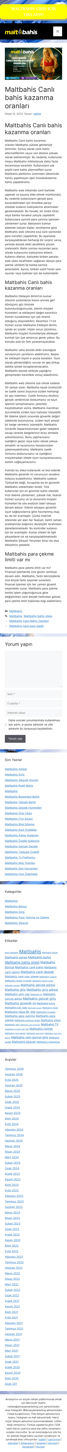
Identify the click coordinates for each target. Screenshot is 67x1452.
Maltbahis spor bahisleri (30, 1025)
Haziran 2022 (13, 1267)
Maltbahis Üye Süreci (19, 818)
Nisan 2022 (12, 1278)
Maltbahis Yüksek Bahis (20, 802)
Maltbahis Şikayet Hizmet (21, 780)
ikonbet (40, 1446)
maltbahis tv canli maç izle (17, 1029)
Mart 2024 (12, 1157)
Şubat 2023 (12, 1223)
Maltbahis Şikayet (16, 923)
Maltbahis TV (50, 1024)
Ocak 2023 (12, 1229)
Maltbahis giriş (15, 989)
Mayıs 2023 (12, 1212)
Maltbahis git (36, 994)
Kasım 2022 (12, 1240)
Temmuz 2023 (14, 1201)
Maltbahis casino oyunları (18, 980)
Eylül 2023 (12, 1190)
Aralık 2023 (12, 1173)
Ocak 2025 (12, 1102)
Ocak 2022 (12, 1295)
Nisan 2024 (12, 1151)
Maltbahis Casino (48, 976)
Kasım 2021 (12, 1306)
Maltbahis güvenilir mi (20, 1003)
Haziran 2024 (14, 1140)
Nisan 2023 (12, 1218)
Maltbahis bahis (39, 957)
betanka (41, 1443)
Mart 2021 (11, 1350)
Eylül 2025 (11, 1080)
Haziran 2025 (13, 1085)
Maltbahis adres (50, 952)
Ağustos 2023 (14, 1196)
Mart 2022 (12, 1284)
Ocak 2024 (12, 1168)
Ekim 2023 (12, 1185)
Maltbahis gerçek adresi (38, 985)
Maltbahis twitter (41, 1028)
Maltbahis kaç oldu (16, 1007)
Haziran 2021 (13, 1334)
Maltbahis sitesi (51, 1020)
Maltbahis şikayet (24, 1041)
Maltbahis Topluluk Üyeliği (22, 852)
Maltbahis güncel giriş (39, 999)
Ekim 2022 (12, 1245)
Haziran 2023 (14, 1207)
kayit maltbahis (11, 952)
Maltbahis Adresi (16, 769)
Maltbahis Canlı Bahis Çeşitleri (29, 621)
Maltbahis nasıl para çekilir (26, 626)
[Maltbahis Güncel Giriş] (21, 31)
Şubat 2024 (12, 1162)
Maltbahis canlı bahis (29, 967)
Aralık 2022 (12, 1234)
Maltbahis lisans (34, 1008)
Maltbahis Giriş (15, 774)
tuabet (42, 1439)
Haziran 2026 (14, 1074)
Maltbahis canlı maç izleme (22, 976)
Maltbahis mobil (50, 1008)
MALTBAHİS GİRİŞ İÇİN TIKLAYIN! (33, 12)
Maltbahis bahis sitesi (38, 616)
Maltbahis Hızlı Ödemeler (21, 874)
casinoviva (54, 1439)
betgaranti (28, 1446)
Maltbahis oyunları (45, 1012)
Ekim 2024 (12, 1118)
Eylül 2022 (11, 1251)
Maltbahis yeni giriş (35, 1033)
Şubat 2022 (12, 1290)
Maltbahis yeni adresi (15, 1033)
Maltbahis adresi (16, 957)
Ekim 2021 (11, 1312)
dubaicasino (27, 1443)
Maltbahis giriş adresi (42, 990)
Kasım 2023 (12, 1179)
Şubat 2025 (12, 1096)
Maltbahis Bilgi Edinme (19, 824)
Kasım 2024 (12, 1113)
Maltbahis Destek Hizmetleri (23, 807)
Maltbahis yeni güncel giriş (29, 1037)
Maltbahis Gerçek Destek (21, 846)
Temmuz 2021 (14, 1328)
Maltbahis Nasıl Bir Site (20, 1012)
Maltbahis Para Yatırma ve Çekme (27, 917)
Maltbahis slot (12, 1024)
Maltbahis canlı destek (37, 972)
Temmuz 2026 (14, 1068)
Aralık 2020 (12, 1367)
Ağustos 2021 (14, 1323)
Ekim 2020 (12, 1378)
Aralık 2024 (12, 1107)
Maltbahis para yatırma (20, 1016)
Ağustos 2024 (14, 1129)
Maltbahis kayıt (46, 1003)
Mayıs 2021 (12, 1339)
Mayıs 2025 (12, 1091)
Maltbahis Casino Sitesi (42, 981)
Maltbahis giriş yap (17, 994)
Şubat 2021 (12, 1356)
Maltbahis (15, 611)
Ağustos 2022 (14, 1256)
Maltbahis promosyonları (27, 1020)
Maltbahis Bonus (16, 906)
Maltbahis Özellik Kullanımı (22, 841)
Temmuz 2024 (14, 1135)
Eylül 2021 (11, 1317)
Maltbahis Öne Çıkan (18, 813)
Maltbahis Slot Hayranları (21, 868)
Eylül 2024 (12, 1124)
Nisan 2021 (12, 1345)
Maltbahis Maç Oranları (20, 863)
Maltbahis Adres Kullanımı (22, 835)
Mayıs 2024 (12, 1146)
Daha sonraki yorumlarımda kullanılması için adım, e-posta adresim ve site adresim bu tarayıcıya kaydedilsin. (34, 724)
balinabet (13, 1443)
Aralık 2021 (12, 1301)
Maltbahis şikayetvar (48, 1041)
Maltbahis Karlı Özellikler (21, 830)
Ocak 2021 (12, 1361)
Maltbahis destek (12, 985)
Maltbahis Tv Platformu (20, 857)
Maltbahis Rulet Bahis (19, 785)
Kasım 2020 (12, 1372)
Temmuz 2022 (14, 1262)
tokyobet (53, 1443)
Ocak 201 (11, 1384)
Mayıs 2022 (12, 1273)
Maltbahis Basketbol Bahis (22, 796)
